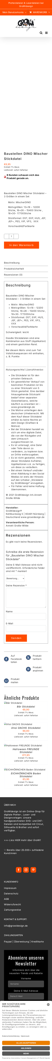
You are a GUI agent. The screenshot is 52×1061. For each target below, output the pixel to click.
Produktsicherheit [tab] (14, 268)
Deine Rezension (16, 585)
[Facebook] (19, 870)
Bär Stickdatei (26, 706)
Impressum (10, 888)
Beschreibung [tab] (11, 262)
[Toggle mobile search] (41, 32)
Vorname (26, 978)
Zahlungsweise (12, 909)
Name (9, 611)
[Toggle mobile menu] (46, 32)
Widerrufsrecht (12, 904)
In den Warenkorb (21, 245)
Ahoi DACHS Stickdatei (26, 728)
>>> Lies (9, 840)
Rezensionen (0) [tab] (13, 274)
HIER (17, 840)
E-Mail (9, 623)
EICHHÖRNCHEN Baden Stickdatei (26, 775)
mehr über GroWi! (31, 840)
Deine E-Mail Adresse (26, 991)
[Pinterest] (33, 870)
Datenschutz (11, 893)
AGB (6, 899)
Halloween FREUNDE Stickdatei (26, 751)
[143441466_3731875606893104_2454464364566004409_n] (26, 97)
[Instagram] (26, 870)
